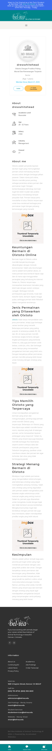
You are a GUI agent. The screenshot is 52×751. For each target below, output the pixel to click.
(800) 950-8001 (27, 691)
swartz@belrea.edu (16, 705)
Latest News (12, 668)
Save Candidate (33, 88)
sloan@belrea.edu (16, 720)
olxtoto (15, 320)
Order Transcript (32, 668)
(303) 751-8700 (14, 691)
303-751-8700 (28, 4)
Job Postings (31, 665)
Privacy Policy (13, 671)
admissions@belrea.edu (18, 698)
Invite (18, 88)
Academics (30, 662)
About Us (11, 662)
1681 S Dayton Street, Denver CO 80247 (24, 684)
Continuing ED (13, 665)
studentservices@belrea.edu (20, 712)
